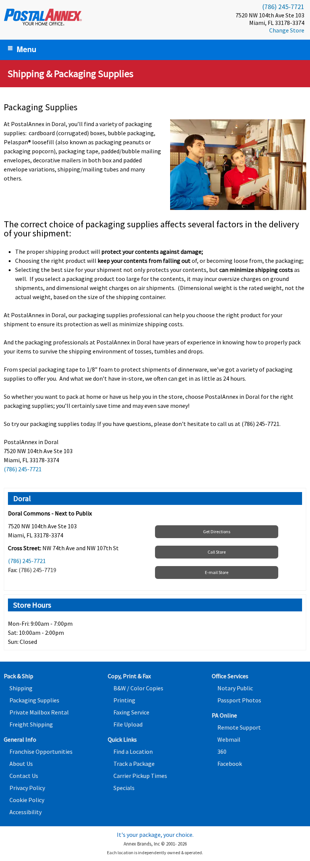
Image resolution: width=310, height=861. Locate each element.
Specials (124, 788)
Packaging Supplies (34, 700)
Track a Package (134, 763)
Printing (124, 700)
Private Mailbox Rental (39, 712)
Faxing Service (131, 712)
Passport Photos (239, 700)
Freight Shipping (31, 724)
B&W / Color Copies (138, 688)
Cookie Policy (26, 800)
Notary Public (235, 688)
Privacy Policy (27, 788)
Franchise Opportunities (41, 751)
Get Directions (216, 531)
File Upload (128, 724)
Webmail (228, 739)
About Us (21, 763)
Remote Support (239, 727)
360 (221, 751)
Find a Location (133, 751)
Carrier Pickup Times (140, 775)
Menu (26, 48)
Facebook (229, 763)
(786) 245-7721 (283, 6)
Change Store (286, 30)
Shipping (21, 688)
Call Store (217, 552)
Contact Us (23, 775)
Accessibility (25, 812)
